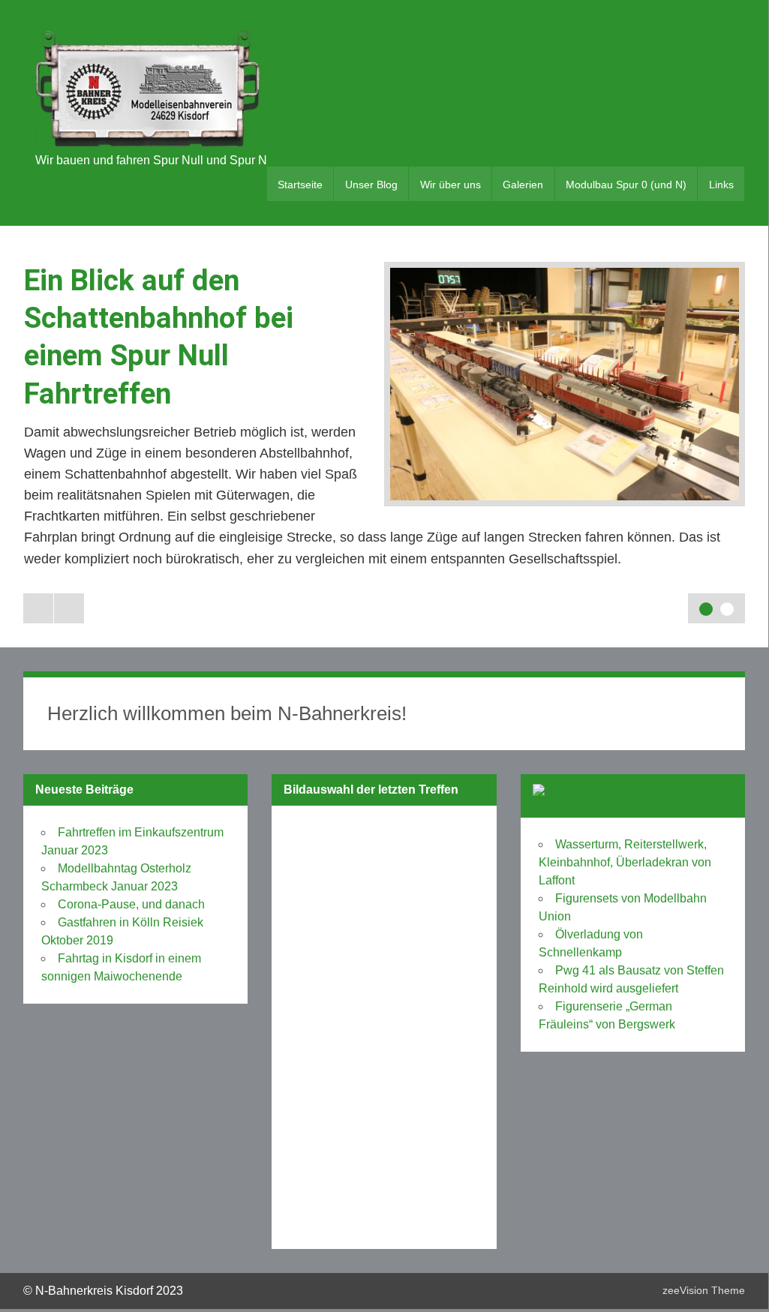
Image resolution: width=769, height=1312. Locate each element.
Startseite (300, 185)
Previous (38, 608)
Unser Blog (371, 185)
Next (69, 608)
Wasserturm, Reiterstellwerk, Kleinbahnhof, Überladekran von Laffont (625, 862)
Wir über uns (450, 185)
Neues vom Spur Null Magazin (613, 795)
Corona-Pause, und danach (131, 904)
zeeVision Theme (703, 1290)
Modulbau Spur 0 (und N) (626, 185)
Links (721, 185)
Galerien (523, 185)
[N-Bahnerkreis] (147, 143)
